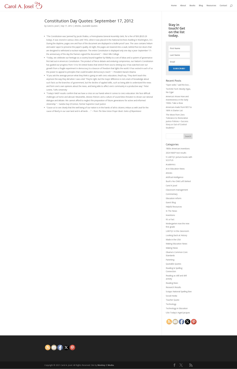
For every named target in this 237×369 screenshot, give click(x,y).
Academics (170, 164)
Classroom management (177, 189)
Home (174, 6)
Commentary (171, 194)
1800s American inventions (178, 148)
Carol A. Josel (53, 26)
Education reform (173, 198)
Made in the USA (173, 239)
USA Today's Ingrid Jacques (178, 312)
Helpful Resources (174, 206)
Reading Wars (172, 283)
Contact (223, 6)
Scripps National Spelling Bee (179, 291)
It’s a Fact (170, 219)
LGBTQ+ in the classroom (177, 231)
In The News (171, 211)
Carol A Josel (171, 185)
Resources (211, 6)
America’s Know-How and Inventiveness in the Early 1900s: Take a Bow (177, 99)
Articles (78, 26)
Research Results (173, 287)
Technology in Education (177, 308)
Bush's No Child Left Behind (178, 181)
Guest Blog (171, 202)
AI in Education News (175, 168)
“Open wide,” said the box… (178, 84)
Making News (172, 248)
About (183, 6)
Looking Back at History (176, 235)
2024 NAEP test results (176, 152)
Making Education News (176, 243)
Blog (201, 6)
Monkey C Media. (106, 365)
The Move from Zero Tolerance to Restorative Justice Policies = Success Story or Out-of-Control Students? (177, 121)
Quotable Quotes (90, 26)
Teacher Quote (172, 300)
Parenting (170, 259)
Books (192, 6)
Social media (171, 295)
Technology (171, 304)
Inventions (170, 215)
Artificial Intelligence (174, 177)
